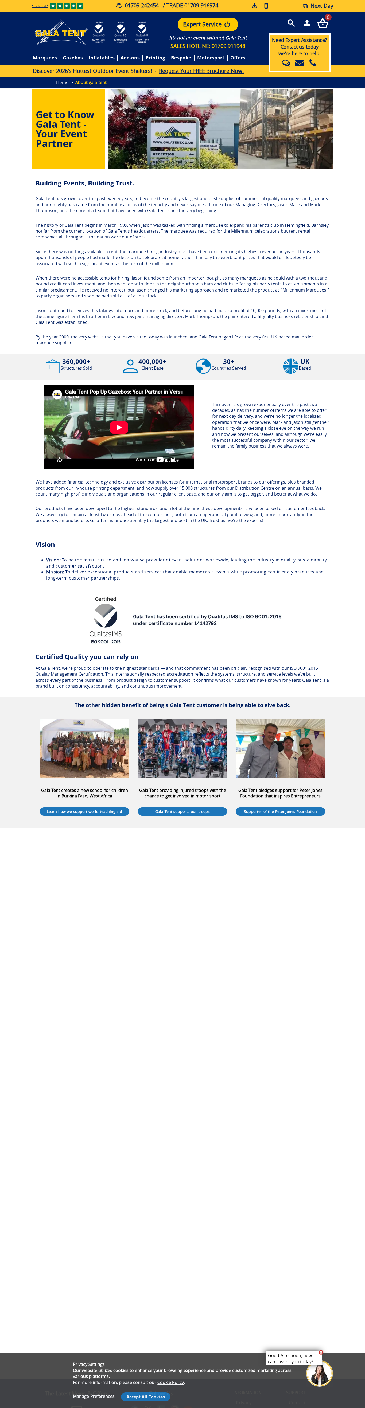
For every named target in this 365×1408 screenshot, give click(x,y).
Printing (155, 58)
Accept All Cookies (145, 1397)
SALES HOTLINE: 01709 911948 (207, 46)
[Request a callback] (266, 6)
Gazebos (73, 58)
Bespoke (181, 58)
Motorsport (210, 58)
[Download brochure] (255, 6)
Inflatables (102, 58)
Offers (237, 58)
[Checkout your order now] (323, 23)
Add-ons (130, 58)
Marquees (45, 58)
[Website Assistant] (321, 1352)
